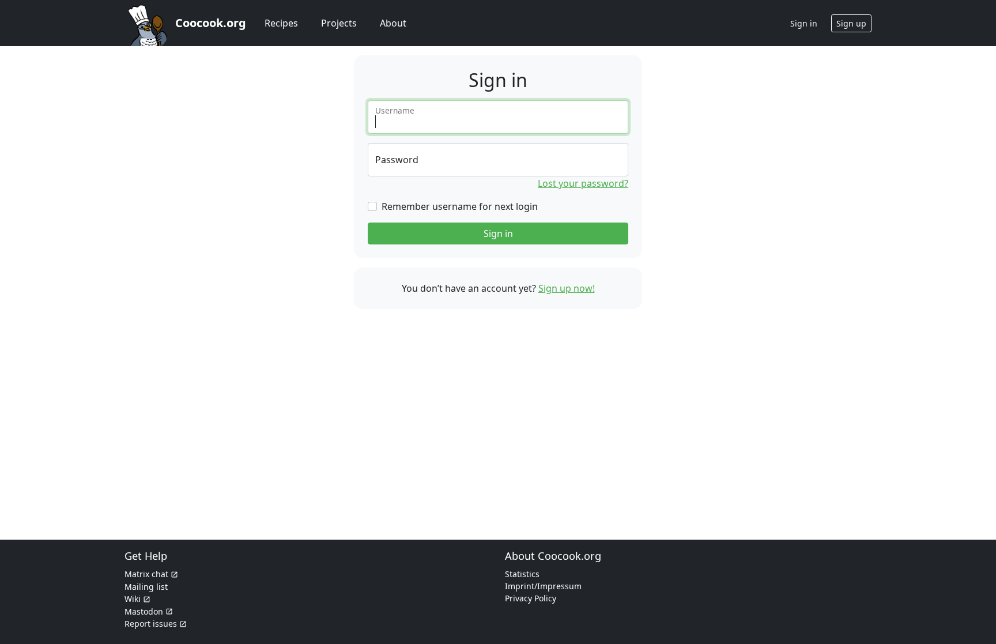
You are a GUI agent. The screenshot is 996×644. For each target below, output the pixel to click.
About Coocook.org (553, 556)
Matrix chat (146, 573)
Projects (339, 23)
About (393, 23)
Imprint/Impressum (543, 586)
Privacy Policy (530, 598)
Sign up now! (566, 288)
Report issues (150, 623)
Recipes (281, 23)
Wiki (132, 598)
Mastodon (143, 611)
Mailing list (146, 586)
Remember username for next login (460, 206)
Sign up (851, 23)
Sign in (498, 233)
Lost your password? (583, 183)
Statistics (522, 573)
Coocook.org (210, 23)
